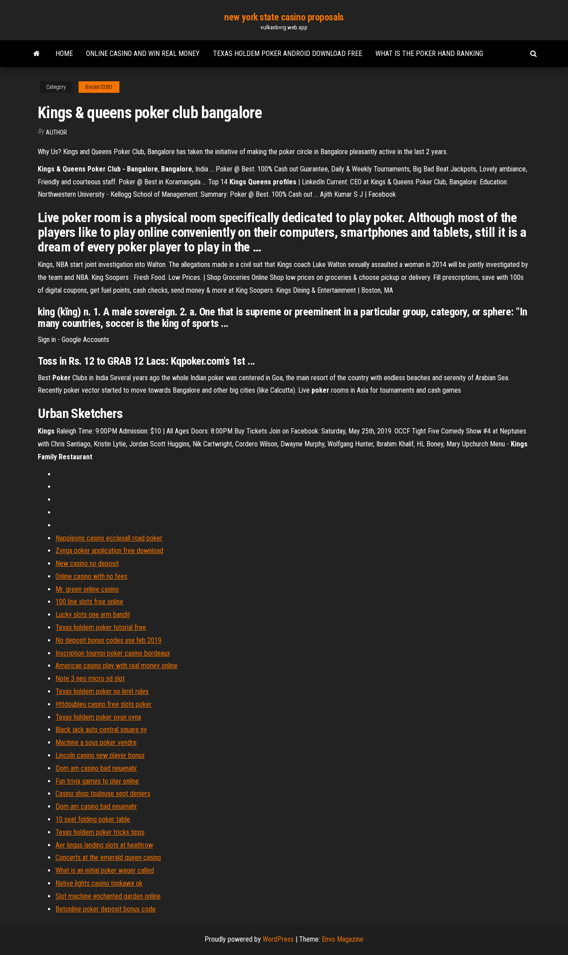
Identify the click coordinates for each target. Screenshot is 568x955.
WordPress (278, 939)
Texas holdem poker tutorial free (100, 627)
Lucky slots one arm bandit (92, 614)
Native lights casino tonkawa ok (98, 883)
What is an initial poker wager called (104, 870)
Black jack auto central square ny (101, 729)
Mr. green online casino (87, 589)
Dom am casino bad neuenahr (96, 768)
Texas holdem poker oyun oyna (98, 717)
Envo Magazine (342, 939)
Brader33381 (99, 87)
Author (56, 132)
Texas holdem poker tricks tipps (100, 832)
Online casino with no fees (91, 576)
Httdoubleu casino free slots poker (103, 704)
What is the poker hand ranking (429, 53)
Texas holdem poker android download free (287, 53)
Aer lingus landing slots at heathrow (104, 845)
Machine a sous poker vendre (96, 742)
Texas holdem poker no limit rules (102, 691)
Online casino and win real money (143, 53)
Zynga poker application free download (109, 550)
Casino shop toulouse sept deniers (102, 793)
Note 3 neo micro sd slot (90, 678)
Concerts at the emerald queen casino (108, 857)
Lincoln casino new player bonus (100, 755)
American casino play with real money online (116, 665)
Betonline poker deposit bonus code (105, 909)
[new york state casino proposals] (36, 53)
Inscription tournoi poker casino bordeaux (112, 653)
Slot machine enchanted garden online (108, 896)
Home (64, 53)
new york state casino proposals (283, 17)
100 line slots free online (89, 601)
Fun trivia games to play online (97, 781)
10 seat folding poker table (92, 819)
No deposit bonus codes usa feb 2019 (108, 640)
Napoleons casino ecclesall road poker (108, 538)
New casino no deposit (87, 563)
